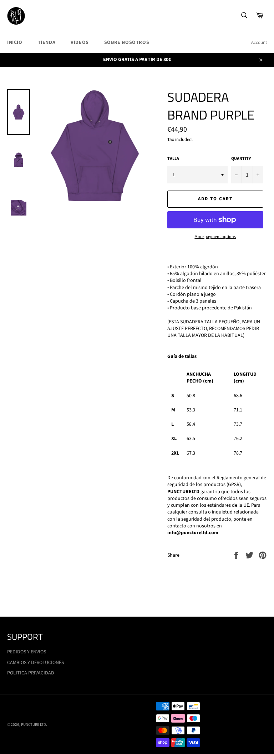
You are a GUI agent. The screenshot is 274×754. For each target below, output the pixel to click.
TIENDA (47, 42)
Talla (173, 159)
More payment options (215, 237)
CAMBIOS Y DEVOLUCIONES (35, 662)
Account (259, 42)
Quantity (241, 159)
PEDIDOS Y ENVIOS (26, 652)
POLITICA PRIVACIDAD (30, 673)
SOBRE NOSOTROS (126, 42)
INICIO (14, 42)
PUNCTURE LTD (33, 724)
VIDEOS (80, 42)
